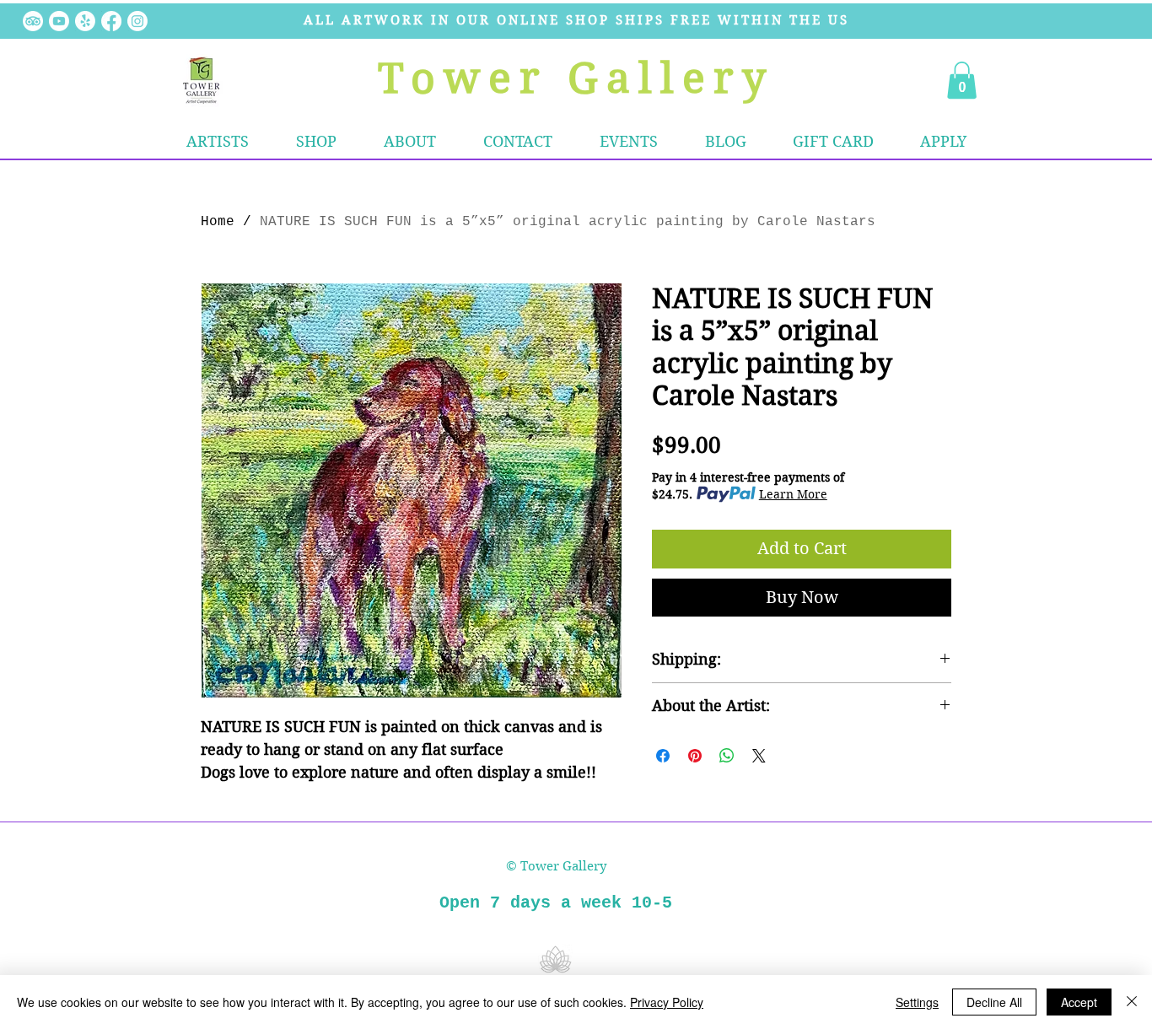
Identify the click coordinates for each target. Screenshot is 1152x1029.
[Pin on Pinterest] (695, 756)
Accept (1079, 1002)
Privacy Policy (666, 1002)
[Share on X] (759, 756)
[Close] (1132, 1002)
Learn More (793, 494)
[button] (316, 141)
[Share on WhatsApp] (727, 756)
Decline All (994, 1002)
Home (217, 221)
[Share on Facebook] (663, 756)
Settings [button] (917, 1002)
